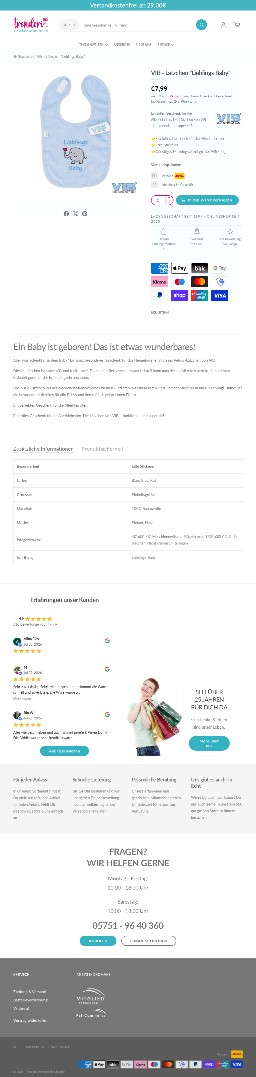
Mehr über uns (209, 743)
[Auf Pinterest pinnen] (85, 213)
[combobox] (144, 25)
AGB (16, 1047)
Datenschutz (35, 1047)
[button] (237, 25)
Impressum (60, 1047)
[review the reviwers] (107, 642)
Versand (176, 96)
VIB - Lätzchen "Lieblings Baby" (61, 56)
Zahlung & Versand (29, 991)
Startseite (25, 56)
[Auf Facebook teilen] (66, 213)
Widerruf (21, 1008)
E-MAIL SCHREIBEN (149, 940)
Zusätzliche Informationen (43, 448)
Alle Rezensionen (64, 750)
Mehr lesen (22, 698)
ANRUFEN (98, 940)
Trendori (30, 1071)
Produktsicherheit (102, 448)
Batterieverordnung (30, 999)
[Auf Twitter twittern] (75, 213)
